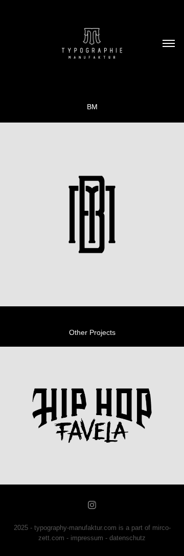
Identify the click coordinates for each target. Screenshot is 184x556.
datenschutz (127, 538)
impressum (87, 538)
